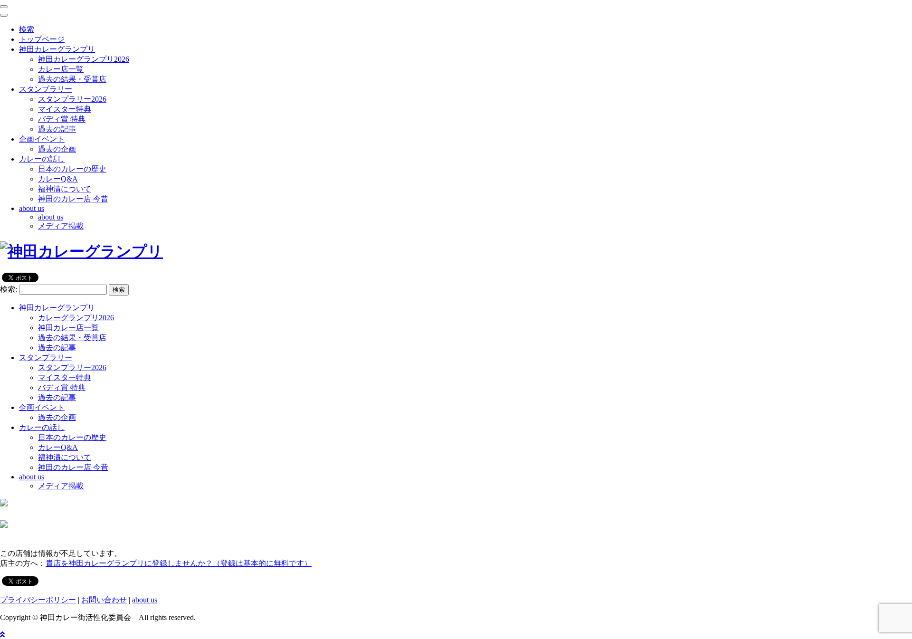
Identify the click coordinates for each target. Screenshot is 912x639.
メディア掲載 (61, 226)
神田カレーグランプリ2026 (83, 59)
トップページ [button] (42, 39)
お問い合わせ (104, 600)
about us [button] (31, 208)
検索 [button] (26, 29)
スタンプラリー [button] (45, 89)
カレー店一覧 (61, 69)
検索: (8, 289)
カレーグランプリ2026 (76, 318)
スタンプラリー (45, 357)
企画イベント (42, 407)
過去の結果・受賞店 (72, 79)
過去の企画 (57, 149)
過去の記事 (57, 129)
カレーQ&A (58, 179)
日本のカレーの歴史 (72, 169)
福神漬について (64, 189)
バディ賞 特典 (62, 119)
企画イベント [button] (42, 139)
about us (50, 217)
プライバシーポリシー (38, 600)
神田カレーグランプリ (57, 308)
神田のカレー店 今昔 (73, 199)
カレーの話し (42, 427)
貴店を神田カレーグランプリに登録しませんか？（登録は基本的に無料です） (179, 563)
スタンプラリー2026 (72, 99)
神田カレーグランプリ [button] (57, 49)
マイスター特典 (64, 109)
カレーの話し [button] (42, 159)
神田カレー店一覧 (68, 328)
